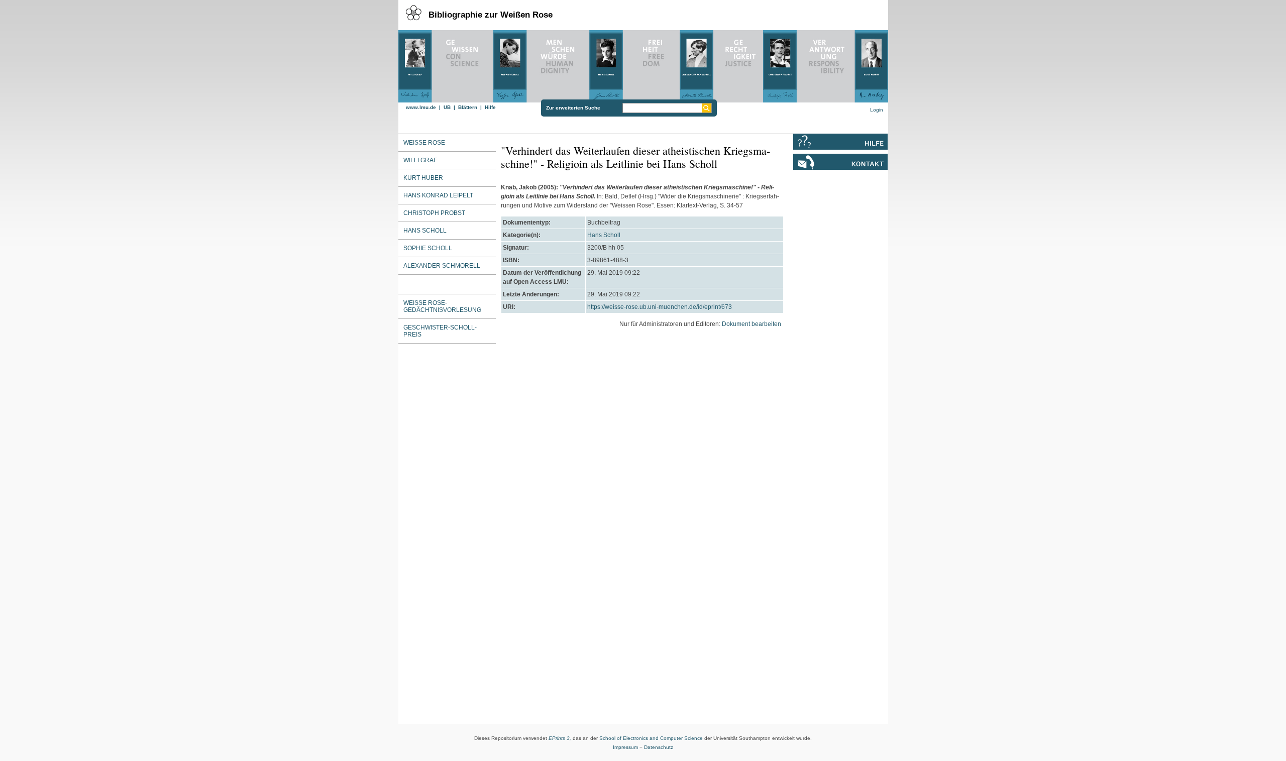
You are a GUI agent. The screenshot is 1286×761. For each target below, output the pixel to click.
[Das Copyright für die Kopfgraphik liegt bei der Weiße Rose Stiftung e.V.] (643, 63)
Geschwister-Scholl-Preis (440, 331)
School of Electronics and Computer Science (651, 738)
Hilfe (490, 107)
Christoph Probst (434, 212)
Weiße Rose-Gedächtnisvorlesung (442, 306)
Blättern (467, 107)
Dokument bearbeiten (751, 324)
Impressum (625, 747)
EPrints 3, (560, 738)
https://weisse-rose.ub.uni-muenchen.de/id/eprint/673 (659, 306)
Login (876, 110)
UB (447, 107)
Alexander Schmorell (441, 265)
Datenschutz (658, 747)
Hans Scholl (425, 230)
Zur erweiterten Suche (573, 108)
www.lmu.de (421, 107)
